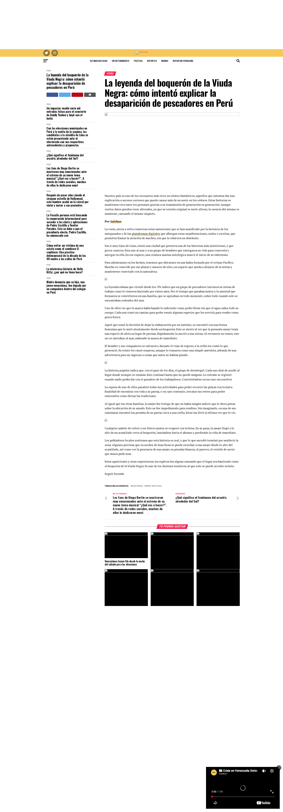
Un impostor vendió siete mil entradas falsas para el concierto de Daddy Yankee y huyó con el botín (66, 113)
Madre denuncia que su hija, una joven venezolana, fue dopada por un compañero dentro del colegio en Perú (66, 287)
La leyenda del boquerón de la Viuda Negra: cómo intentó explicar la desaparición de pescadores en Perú (67, 81)
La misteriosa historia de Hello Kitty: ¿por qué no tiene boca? (65, 270)
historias (137, 486)
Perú (49, 71)
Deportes (152, 60)
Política (138, 60)
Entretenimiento (120, 60)
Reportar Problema (183, 60)
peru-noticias (154, 486)
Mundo (164, 60)
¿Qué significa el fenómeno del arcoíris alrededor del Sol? (65, 156)
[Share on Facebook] (52, 95)
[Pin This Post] (77, 95)
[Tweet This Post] (65, 95)
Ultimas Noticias (98, 60)
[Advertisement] (141, 25)
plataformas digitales (146, 234)
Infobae (116, 221)
